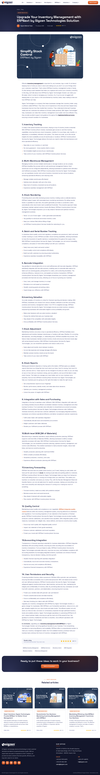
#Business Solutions (27, 650)
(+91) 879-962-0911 (61, 762)
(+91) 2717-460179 (83, 759)
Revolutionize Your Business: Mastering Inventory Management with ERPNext (48, 716)
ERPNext (57, 2)
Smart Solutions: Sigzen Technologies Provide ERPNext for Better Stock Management (17, 716)
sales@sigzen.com (61, 764)
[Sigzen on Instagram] (11, 762)
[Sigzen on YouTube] (19, 762)
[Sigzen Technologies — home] (7, 2)
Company (75, 2)
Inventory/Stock (22, 12)
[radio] (61, 641)
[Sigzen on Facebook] (3, 762)
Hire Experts (47, 2)
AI (22, 2)
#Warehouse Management (41, 650)
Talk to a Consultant (50, 666)
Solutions (29, 2)
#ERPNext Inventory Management (30, 648)
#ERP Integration (68, 648)
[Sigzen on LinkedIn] (7, 762)
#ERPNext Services (45, 648)
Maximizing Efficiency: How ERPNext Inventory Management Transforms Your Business (81, 716)
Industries (66, 2)
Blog (22, 9)
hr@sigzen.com (82, 762)
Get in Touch (93, 2)
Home (18, 9)
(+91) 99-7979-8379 (61, 759)
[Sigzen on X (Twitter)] (15, 762)
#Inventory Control (57, 648)
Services (38, 2)
